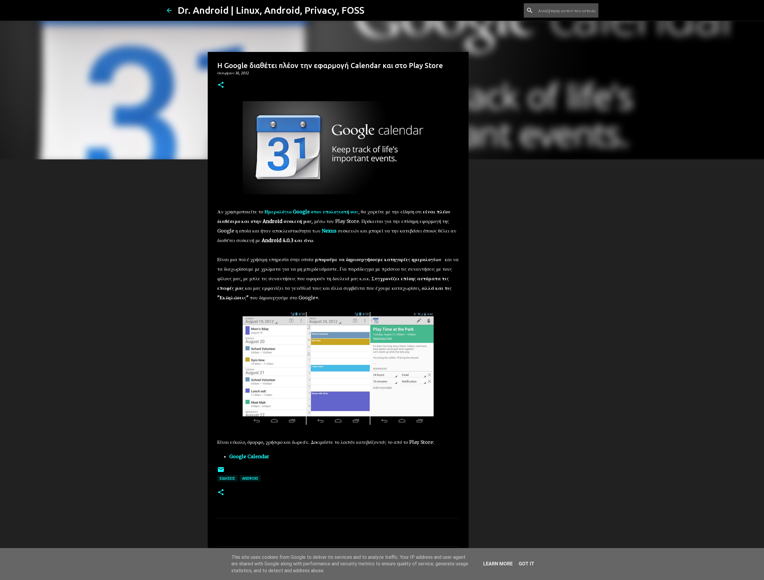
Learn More (498, 564)
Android (250, 478)
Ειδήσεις (227, 478)
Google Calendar (249, 456)
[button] (220, 85)
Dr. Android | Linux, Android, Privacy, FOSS (271, 10)
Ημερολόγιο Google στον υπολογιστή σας (311, 212)
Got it (526, 564)
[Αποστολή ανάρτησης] (220, 472)
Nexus (329, 231)
